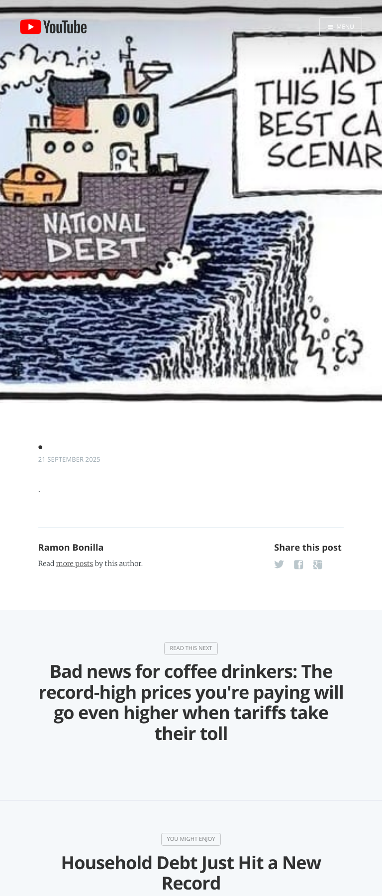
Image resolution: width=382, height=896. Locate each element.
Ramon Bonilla (71, 548)
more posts (74, 563)
